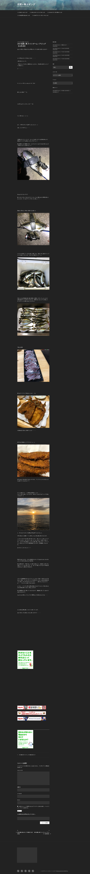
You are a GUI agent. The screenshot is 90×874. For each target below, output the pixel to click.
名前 (19, 787)
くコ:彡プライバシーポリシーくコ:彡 (48, 871)
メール (19, 793)
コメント (19, 770)
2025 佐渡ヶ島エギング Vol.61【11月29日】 (61, 55)
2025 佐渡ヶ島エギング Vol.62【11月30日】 (61, 51)
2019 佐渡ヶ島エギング (31, 754)
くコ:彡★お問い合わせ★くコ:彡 (23, 15)
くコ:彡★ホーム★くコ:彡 (22, 12)
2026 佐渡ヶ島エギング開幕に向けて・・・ (61, 44)
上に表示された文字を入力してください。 (26, 814)
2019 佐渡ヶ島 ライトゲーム (23, 754)
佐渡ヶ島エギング (26, 4)
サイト (18, 800)
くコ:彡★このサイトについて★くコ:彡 (37, 12)
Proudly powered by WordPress (62, 871)
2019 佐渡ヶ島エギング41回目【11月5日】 (61, 90)
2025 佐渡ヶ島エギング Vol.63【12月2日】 (61, 48)
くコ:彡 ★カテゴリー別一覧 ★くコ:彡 (54, 12)
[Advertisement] (45, 26)
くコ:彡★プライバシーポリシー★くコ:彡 (40, 15)
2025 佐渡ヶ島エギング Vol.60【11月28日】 (61, 58)
